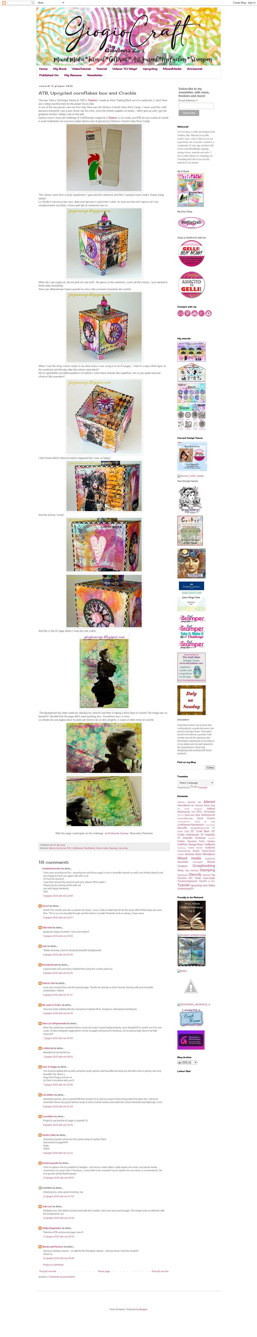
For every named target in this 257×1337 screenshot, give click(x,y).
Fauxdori (192, 841)
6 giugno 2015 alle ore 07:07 (58, 995)
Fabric (181, 841)
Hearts (196, 851)
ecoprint (211, 838)
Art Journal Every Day (203, 805)
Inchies (180, 854)
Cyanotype (210, 825)
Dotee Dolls (183, 831)
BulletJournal (208, 815)
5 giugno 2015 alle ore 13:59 (58, 896)
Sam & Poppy (49, 1067)
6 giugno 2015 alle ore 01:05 (58, 973)
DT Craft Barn (200, 831)
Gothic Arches (195, 848)
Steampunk (182, 875)
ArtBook (211, 808)
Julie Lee (47, 1206)
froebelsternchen (51, 868)
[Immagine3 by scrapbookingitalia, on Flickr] (193, 1004)
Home (43, 68)
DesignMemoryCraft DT (203, 828)
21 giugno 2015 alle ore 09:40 (58, 1258)
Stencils (195, 874)
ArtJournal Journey (118, 833)
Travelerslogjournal (187, 881)
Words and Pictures (52, 1246)
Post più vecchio (160, 1271)
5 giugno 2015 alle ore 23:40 (58, 954)
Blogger (143, 1309)
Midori (198, 854)
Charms (211, 818)
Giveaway (181, 848)
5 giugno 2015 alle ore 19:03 (58, 936)
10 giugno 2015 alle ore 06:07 (58, 1177)
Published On (49, 75)
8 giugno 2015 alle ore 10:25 (58, 1125)
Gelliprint (210, 844)
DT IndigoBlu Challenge (191, 838)
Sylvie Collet (49, 1135)
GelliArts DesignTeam (190, 844)
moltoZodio (210, 858)
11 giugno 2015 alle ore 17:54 (58, 1196)
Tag (213, 875)
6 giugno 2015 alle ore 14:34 (58, 1013)
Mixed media (102, 848)
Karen (45, 906)
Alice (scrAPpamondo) (54, 1023)
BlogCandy (190, 815)
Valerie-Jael (48, 983)
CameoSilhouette (185, 818)
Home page (104, 1271)
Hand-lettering (183, 851)
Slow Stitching (191, 870)
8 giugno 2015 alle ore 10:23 (58, 1106)
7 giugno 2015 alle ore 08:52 (58, 1056)
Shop (180, 870)
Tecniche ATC (185, 878)
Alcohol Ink (194, 802)
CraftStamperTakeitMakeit (83, 848)
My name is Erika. (51, 1005)
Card (200, 818)
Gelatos (211, 841)
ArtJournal (194, 68)
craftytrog (47, 1048)
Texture (92, 100)
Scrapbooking (203, 866)
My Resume (73, 75)
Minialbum (209, 854)
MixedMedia (172, 68)
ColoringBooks (183, 822)
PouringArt (198, 862)
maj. (44, 946)
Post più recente (48, 1271)
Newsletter (95, 75)
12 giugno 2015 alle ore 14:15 (58, 1218)
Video (211, 885)
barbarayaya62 (50, 1163)
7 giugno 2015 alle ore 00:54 (58, 1038)
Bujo (198, 815)
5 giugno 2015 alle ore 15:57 (58, 917)
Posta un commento (53, 1265)
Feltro (202, 841)
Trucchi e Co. (207, 881)
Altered (52, 848)
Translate (202, 787)
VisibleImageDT (185, 888)
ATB (68, 848)
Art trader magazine (189, 809)
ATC (199, 811)
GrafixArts (210, 847)
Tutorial (101, 68)
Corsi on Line (205, 821)
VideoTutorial (81, 68)
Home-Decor (208, 851)
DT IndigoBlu (208, 834)
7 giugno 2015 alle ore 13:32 (58, 1084)
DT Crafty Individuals (196, 833)
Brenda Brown (50, 965)
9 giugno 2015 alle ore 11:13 (58, 1153)
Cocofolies (48, 1095)
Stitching (206, 875)
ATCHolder (209, 812)
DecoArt (182, 827)
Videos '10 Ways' (125, 68)
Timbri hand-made (205, 878)
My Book (59, 68)
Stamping (113, 848)
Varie (205, 885)
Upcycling (150, 68)
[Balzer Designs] (182, 971)
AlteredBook (183, 805)
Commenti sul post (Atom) (62, 1277)
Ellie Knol (47, 927)
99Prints (181, 802)
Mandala (189, 854)
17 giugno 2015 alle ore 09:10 (58, 1236)
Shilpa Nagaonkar (51, 1228)
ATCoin (180, 815)
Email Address (188, 100)
